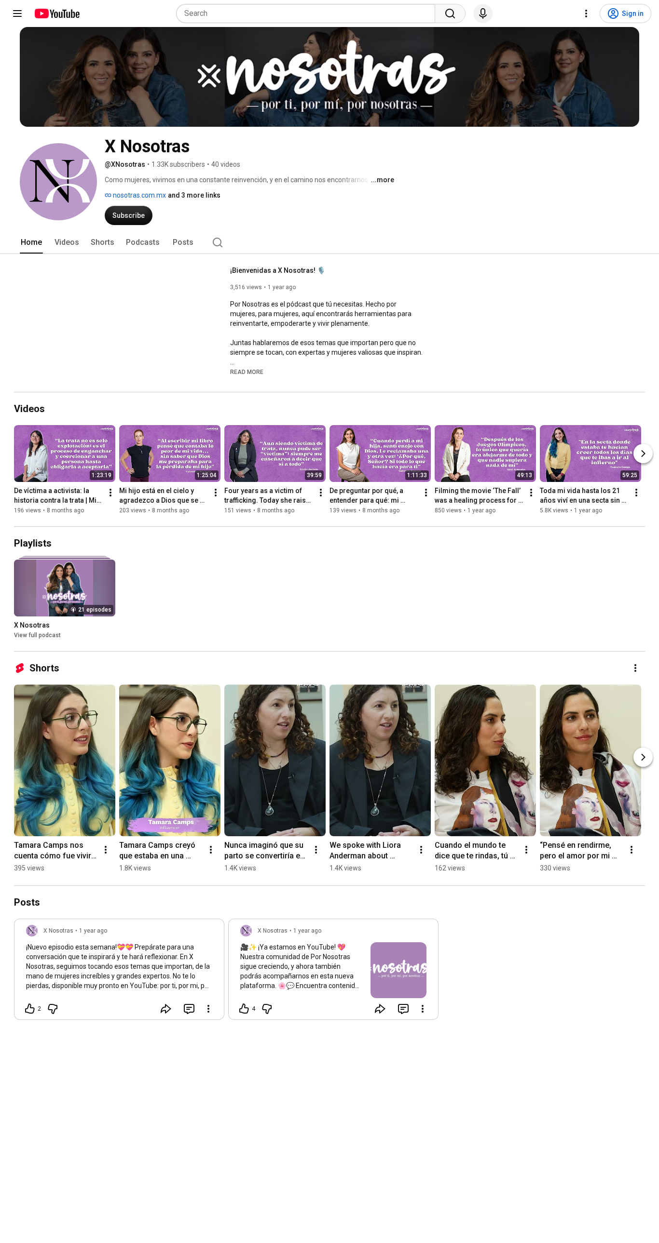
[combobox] (308, 13)
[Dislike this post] (52, 1008)
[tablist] (329, 242)
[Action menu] (208, 1008)
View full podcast (37, 635)
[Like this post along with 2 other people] (30, 1008)
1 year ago (93, 930)
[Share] (166, 1008)
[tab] (31, 242)
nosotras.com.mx (138, 195)
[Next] (643, 453)
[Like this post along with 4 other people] (244, 1008)
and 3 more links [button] (194, 195)
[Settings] (586, 13)
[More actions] (110, 492)
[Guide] (17, 13)
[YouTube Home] (56, 13)
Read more (246, 372)
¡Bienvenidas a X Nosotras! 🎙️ (277, 270)
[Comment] (189, 1008)
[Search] (450, 13)
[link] (119, 972)
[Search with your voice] (483, 13)
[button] (246, 371)
